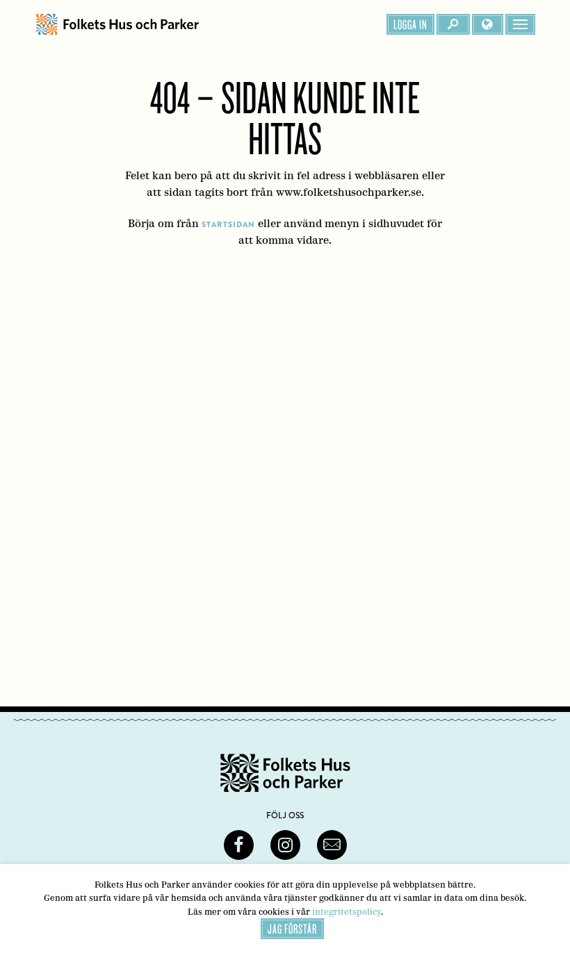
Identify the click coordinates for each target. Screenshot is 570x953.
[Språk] (487, 24)
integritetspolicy (346, 911)
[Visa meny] (520, 24)
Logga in (410, 24)
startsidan (228, 224)
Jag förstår (292, 928)
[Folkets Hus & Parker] (117, 24)
